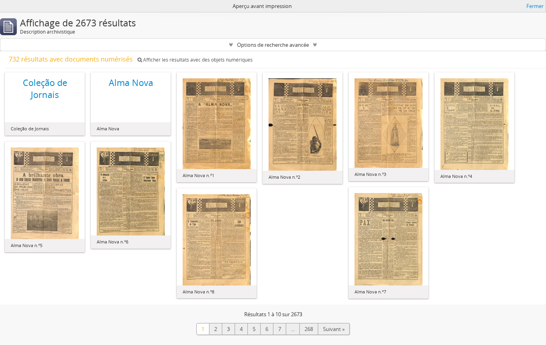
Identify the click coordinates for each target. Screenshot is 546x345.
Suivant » (334, 329)
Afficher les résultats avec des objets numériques (197, 59)
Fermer (535, 6)
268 (309, 329)
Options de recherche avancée (273, 44)
